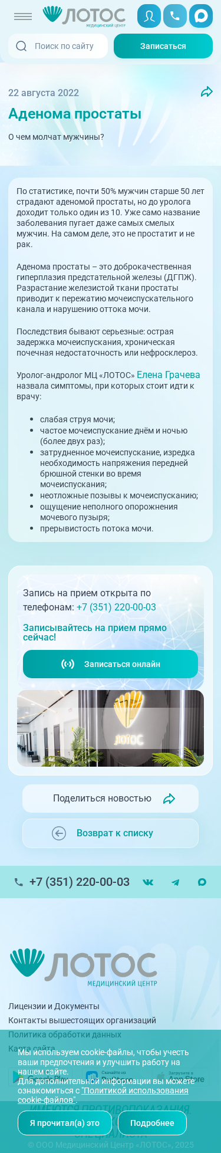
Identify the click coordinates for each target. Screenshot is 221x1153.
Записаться (163, 46)
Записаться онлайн (122, 664)
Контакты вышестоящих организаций (82, 1020)
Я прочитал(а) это (65, 1123)
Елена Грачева (168, 374)
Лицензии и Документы (54, 1006)
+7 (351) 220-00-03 (116, 607)
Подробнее (152, 1123)
